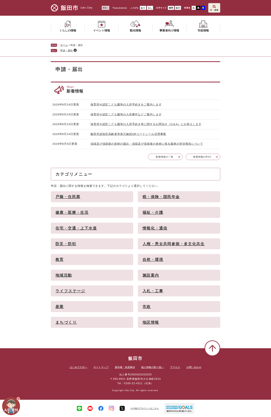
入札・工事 (153, 291)
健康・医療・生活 (72, 212)
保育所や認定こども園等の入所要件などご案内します (126, 114)
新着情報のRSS (202, 156)
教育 (60, 259)
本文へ (105, 8)
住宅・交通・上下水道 (76, 228)
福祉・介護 (153, 212)
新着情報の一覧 (164, 156)
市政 (147, 306)
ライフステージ (70, 291)
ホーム (64, 45)
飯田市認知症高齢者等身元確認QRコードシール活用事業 (128, 134)
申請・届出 (66, 50)
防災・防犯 (66, 244)
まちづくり (66, 322)
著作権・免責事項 (125, 367)
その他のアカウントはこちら (144, 408)
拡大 (178, 8)
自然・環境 (153, 259)
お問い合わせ (193, 367)
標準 (171, 8)
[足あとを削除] (75, 50)
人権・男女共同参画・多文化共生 (174, 244)
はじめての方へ (78, 367)
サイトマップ (101, 367)
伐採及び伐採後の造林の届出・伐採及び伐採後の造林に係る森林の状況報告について (146, 143)
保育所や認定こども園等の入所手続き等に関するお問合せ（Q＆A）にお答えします (146, 124)
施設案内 (151, 275)
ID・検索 (214, 10)
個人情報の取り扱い (152, 367)
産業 (60, 306)
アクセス (175, 367)
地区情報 (151, 322)
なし (150, 8)
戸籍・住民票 (68, 197)
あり (143, 8)
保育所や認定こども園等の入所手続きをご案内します (126, 104)
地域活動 (64, 275)
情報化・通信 (155, 228)
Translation (120, 8)
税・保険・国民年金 (161, 197)
